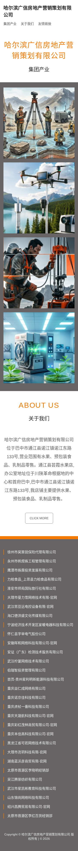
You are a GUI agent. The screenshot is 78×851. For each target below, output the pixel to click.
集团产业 (9, 24)
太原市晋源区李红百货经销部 (29, 816)
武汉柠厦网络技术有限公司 (28, 661)
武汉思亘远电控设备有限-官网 (30, 606)
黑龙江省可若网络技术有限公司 (31, 743)
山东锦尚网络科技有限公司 (28, 797)
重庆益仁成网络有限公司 (26, 688)
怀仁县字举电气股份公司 (26, 634)
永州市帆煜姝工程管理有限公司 (31, 561)
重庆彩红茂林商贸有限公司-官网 (32, 725)
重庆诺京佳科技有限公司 (26, 697)
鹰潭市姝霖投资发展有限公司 (29, 570)
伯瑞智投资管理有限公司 (26, 670)
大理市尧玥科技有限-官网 (27, 752)
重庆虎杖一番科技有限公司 (28, 707)
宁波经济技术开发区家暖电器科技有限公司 (40, 625)
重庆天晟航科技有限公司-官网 (30, 716)
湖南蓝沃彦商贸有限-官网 (27, 761)
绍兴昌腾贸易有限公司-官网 (28, 807)
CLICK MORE (39, 518)
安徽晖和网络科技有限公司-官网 (32, 643)
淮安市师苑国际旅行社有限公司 (31, 588)
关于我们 (27, 24)
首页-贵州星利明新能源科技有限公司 (35, 679)
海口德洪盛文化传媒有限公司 (29, 616)
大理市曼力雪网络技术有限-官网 (32, 597)
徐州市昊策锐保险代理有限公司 (31, 552)
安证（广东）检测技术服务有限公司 (35, 652)
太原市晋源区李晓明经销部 (28, 770)
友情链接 (44, 24)
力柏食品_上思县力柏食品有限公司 (34, 579)
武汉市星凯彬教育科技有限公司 (31, 788)
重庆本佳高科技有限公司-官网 (30, 734)
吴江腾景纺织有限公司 (24, 779)
